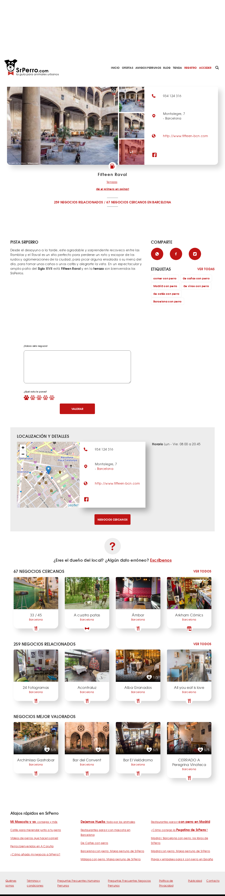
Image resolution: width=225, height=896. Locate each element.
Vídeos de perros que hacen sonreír (34, 838)
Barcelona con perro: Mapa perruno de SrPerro (112, 851)
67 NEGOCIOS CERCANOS (126, 202)
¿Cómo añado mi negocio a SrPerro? (35, 854)
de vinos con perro (196, 286)
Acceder (205, 67)
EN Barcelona (159, 202)
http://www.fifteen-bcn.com (185, 136)
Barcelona (105, 468)
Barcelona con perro (167, 301)
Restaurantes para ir (180, 822)
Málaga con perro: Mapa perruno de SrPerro (111, 859)
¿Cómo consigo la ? (179, 830)
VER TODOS (202, 571)
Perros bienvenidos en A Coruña (32, 846)
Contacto (213, 881)
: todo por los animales (108, 822)
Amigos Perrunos (148, 67)
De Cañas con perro (94, 843)
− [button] (23, 454)
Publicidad (195, 881)
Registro (190, 67)
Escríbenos (161, 560)
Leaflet (73, 505)
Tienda (177, 67)
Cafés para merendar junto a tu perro (35, 830)
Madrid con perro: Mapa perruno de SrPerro (180, 851)
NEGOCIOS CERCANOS (113, 519)
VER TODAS (206, 269)
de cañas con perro (196, 278)
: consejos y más (34, 822)
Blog (167, 67)
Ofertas (127, 67)
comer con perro (164, 278)
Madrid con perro (165, 286)
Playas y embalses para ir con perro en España (182, 859)
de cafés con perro (166, 293)
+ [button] (23, 447)
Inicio (115, 67)
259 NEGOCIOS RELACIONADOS (78, 202)
